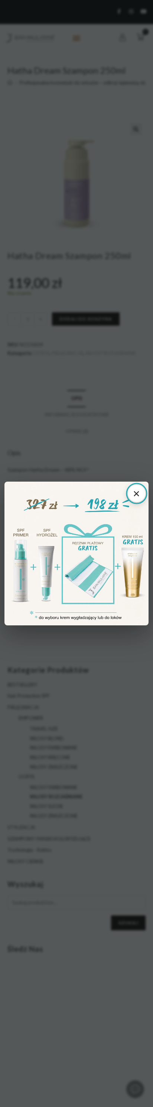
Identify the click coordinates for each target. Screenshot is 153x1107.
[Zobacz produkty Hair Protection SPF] (76, 553)
